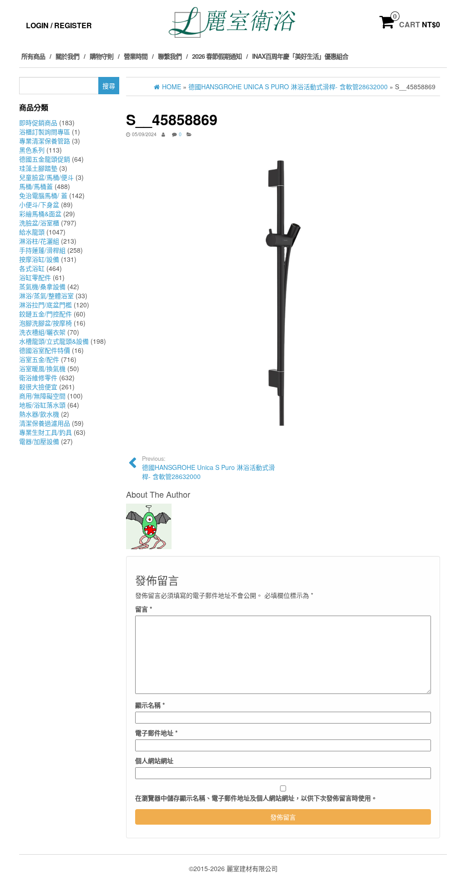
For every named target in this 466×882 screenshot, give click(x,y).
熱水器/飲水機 (39, 413)
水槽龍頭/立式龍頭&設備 (54, 341)
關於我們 (67, 56)
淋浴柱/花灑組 (39, 240)
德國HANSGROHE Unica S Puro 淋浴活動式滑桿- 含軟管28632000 (208, 467)
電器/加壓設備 (39, 441)
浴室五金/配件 (39, 359)
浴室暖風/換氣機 (42, 368)
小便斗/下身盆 (39, 204)
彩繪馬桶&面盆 (40, 213)
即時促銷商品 (38, 122)
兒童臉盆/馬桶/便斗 (46, 177)
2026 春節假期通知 (217, 56)
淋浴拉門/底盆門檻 (45, 304)
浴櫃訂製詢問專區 (44, 131)
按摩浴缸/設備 (39, 259)
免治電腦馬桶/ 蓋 (43, 195)
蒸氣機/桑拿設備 (42, 286)
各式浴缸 (32, 268)
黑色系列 (32, 149)
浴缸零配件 (35, 277)
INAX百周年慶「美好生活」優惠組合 (300, 56)
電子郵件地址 (156, 732)
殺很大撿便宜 (38, 386)
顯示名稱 (150, 704)
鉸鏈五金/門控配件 (45, 313)
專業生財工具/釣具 (45, 432)
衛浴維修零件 (38, 377)
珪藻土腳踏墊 (38, 168)
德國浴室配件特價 (44, 350)
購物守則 (101, 56)
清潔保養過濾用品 (44, 423)
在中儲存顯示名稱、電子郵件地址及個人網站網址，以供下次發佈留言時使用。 (256, 797)
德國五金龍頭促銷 (44, 158)
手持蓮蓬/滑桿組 (42, 250)
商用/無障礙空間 (42, 395)
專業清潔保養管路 (44, 140)
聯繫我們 (170, 56)
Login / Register (59, 25)
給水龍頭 (32, 231)
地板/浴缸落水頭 (42, 404)
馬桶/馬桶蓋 (36, 186)
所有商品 (33, 56)
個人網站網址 (154, 760)
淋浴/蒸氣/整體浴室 (46, 295)
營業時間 (135, 56)
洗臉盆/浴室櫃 (39, 222)
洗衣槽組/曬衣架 (42, 331)
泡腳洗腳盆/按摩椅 (45, 322)
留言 (143, 608)
